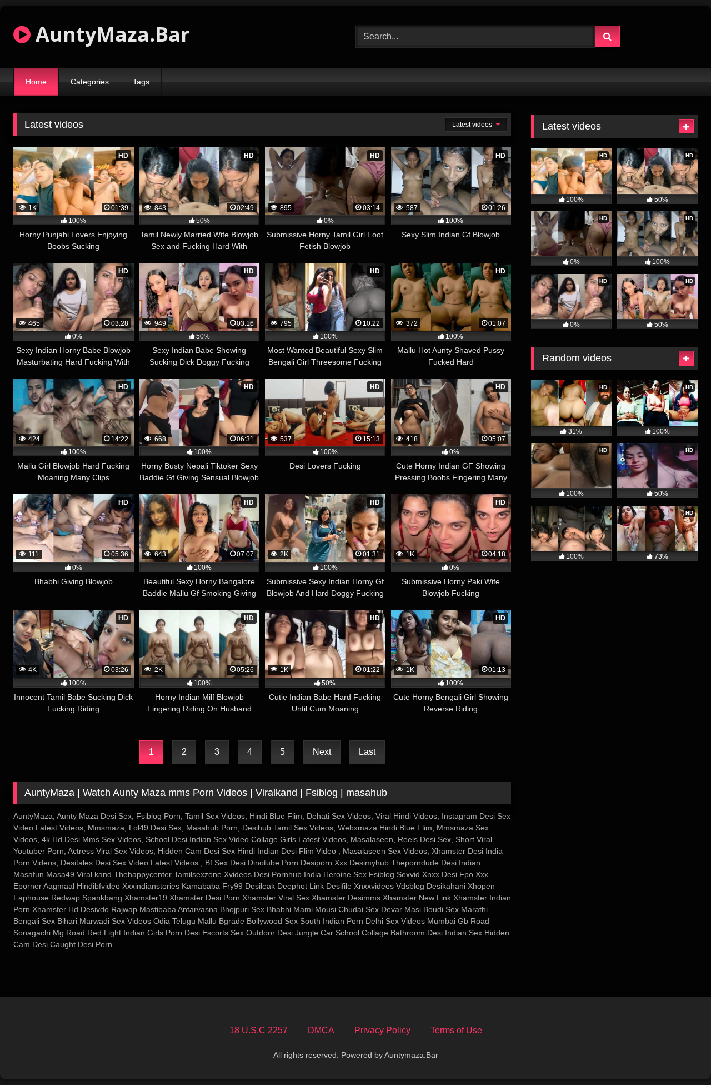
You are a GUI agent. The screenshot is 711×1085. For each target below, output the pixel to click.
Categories (90, 81)
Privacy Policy (382, 1030)
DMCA (321, 1030)
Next (322, 751)
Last (367, 751)
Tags (141, 81)
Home (36, 81)
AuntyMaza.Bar (110, 34)
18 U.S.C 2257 (258, 1030)
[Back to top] (676, 1052)
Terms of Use (456, 1030)
